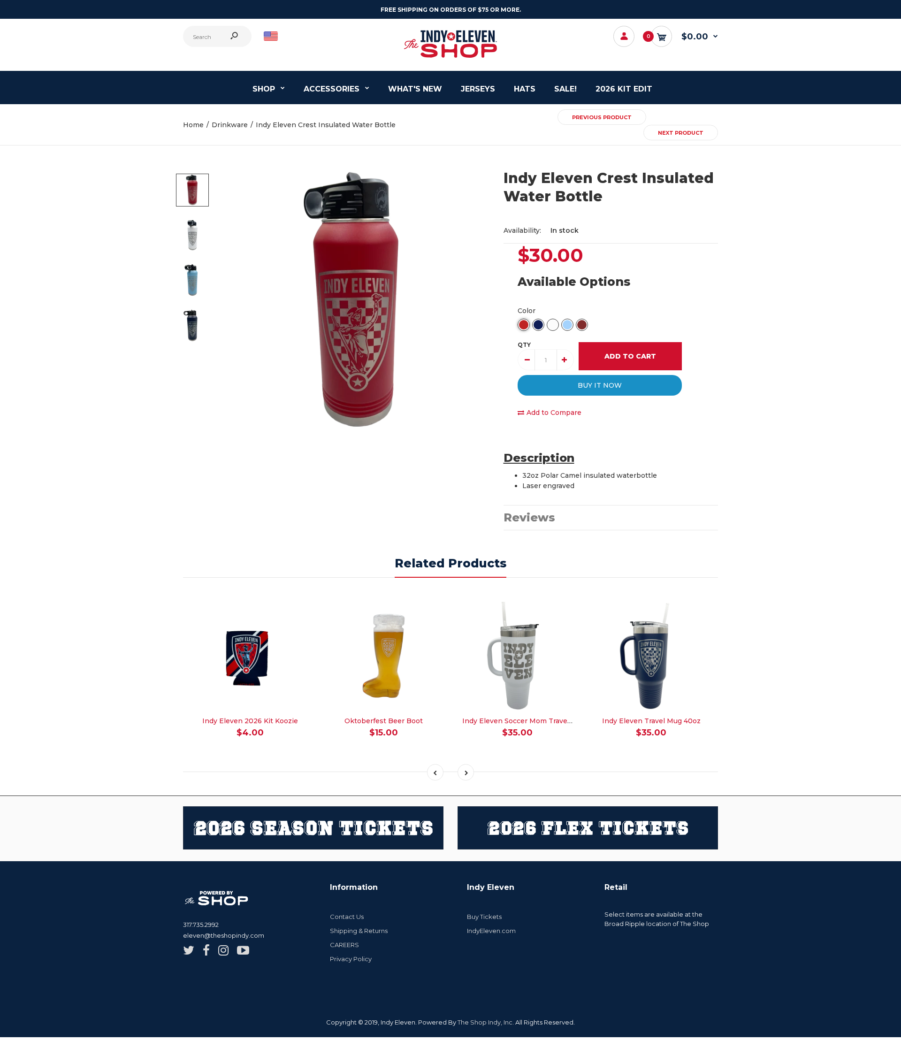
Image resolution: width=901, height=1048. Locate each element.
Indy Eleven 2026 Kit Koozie (250, 721)
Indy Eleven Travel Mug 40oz (651, 721)
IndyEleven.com (491, 930)
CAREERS (344, 945)
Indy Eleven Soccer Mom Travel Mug (524, 721)
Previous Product (602, 117)
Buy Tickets (484, 916)
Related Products (450, 563)
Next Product (680, 133)
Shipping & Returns (359, 930)
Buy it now (600, 385)
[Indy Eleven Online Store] (450, 58)
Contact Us (347, 916)
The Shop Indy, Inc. (486, 1022)
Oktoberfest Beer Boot (383, 721)
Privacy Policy (351, 959)
